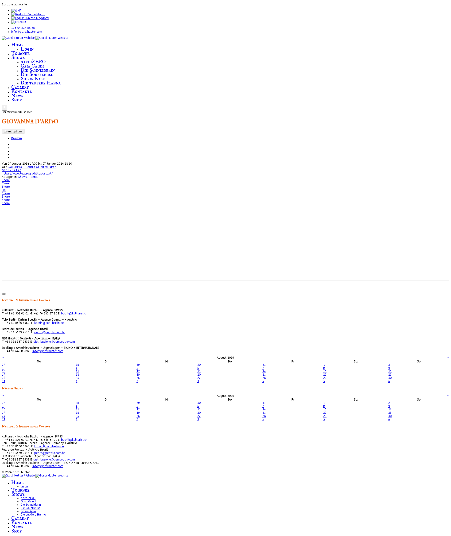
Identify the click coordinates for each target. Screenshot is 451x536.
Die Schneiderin (38, 70)
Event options (13, 131)
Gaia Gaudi (32, 66)
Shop (16, 100)
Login (27, 49)
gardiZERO (33, 62)
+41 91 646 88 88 (23, 28)
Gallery (20, 87)
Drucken (16, 138)
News (17, 95)
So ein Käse (33, 78)
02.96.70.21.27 (11, 170)
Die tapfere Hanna (41, 83)
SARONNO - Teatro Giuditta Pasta (32, 167)
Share (6, 180)
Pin (4, 190)
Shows (18, 57)
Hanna (33, 177)
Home (17, 45)
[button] (4, 108)
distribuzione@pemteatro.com (54, 341)
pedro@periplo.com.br (49, 332)
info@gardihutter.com (26, 31)
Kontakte (21, 91)
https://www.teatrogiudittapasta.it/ (27, 173)
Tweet (6, 183)
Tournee (20, 53)
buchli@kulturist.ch (74, 313)
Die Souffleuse (37, 74)
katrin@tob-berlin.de (49, 323)
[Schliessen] (4, 294)
